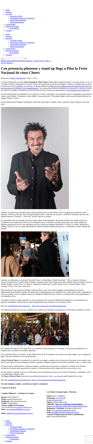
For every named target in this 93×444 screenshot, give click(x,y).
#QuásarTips (14, 28)
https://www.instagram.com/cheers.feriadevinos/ (49, 306)
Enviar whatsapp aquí (54, 400)
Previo (3, 63)
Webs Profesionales (17, 22)
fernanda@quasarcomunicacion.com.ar (65, 412)
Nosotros (8, 12)
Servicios (8, 14)
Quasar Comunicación (18, 78)
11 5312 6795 (60, 398)
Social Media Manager (18, 20)
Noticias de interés (12, 26)
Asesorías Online (16, 16)
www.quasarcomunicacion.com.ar (18, 409)
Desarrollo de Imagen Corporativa (22, 18)
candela (8, 413)
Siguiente (9, 63)
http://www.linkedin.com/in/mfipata (69, 404)
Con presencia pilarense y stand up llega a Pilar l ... (33, 61)
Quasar (18, 407)
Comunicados (10, 24)
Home (7, 10)
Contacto (8, 30)
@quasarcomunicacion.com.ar (22, 413)
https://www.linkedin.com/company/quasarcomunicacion (67, 406)
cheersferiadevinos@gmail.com (78, 90)
